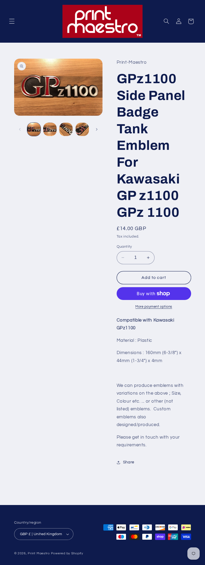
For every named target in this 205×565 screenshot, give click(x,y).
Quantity (124, 247)
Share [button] (128, 462)
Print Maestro (39, 553)
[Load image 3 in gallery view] (66, 129)
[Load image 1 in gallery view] (34, 129)
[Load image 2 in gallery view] (50, 129)
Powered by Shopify (67, 553)
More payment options (153, 306)
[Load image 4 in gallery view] (82, 129)
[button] (12, 21)
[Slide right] (96, 129)
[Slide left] (20, 129)
